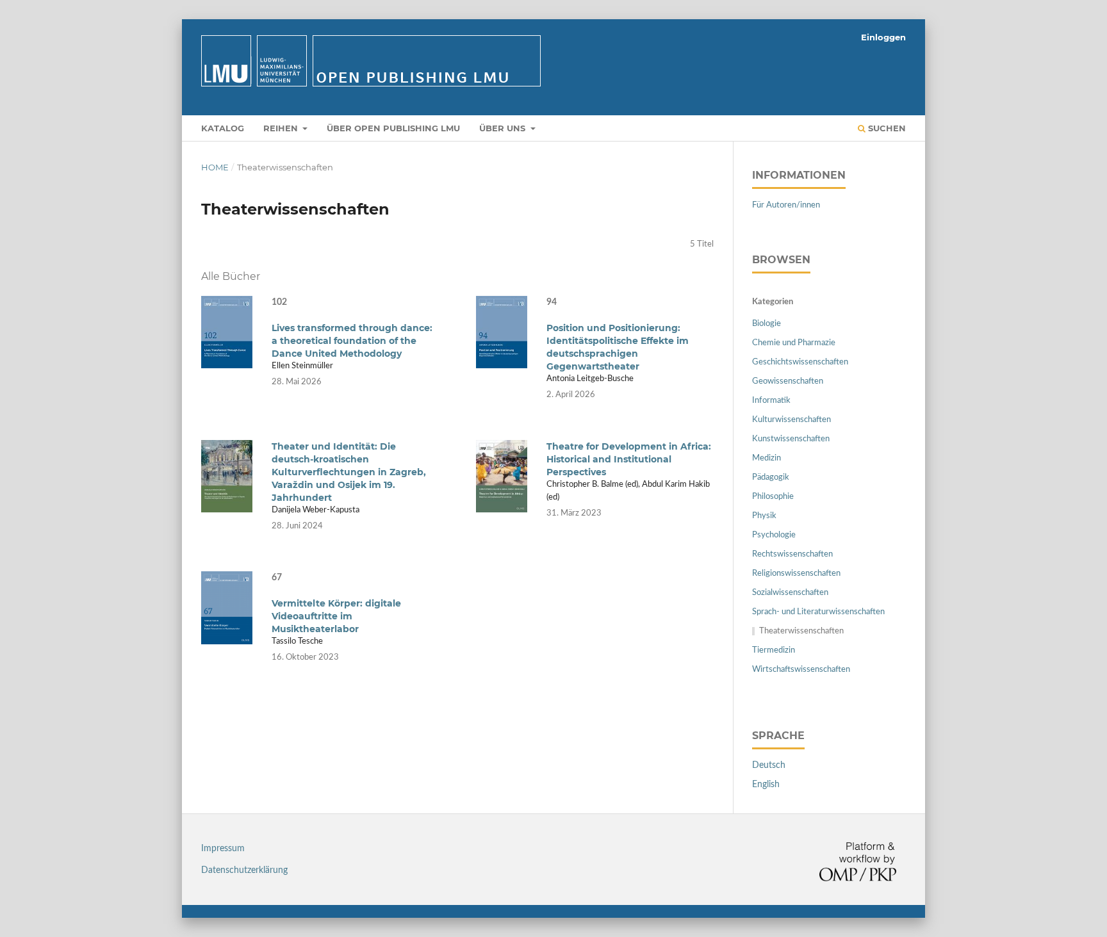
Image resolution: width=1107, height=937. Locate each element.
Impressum (223, 848)
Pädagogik (770, 477)
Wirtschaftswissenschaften (801, 669)
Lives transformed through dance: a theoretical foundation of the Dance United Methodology (352, 340)
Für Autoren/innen (786, 205)
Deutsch (768, 765)
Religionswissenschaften (796, 573)
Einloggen (883, 37)
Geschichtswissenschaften (800, 362)
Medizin (766, 458)
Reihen (281, 128)
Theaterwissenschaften (801, 631)
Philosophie (773, 497)
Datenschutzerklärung (244, 870)
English (766, 784)
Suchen (885, 128)
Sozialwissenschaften (790, 593)
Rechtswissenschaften (792, 554)
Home (215, 167)
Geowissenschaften (787, 381)
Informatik (771, 400)
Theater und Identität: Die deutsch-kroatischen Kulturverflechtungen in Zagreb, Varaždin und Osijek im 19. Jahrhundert (349, 472)
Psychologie (774, 535)
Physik (764, 516)
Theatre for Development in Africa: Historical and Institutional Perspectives (628, 459)
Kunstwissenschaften (791, 439)
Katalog (222, 128)
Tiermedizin (773, 650)
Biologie (766, 324)
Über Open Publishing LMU (393, 128)
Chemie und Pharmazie (793, 343)
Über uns (503, 128)
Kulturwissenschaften (791, 420)
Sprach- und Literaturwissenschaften (818, 612)
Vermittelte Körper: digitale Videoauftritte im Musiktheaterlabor (336, 616)
